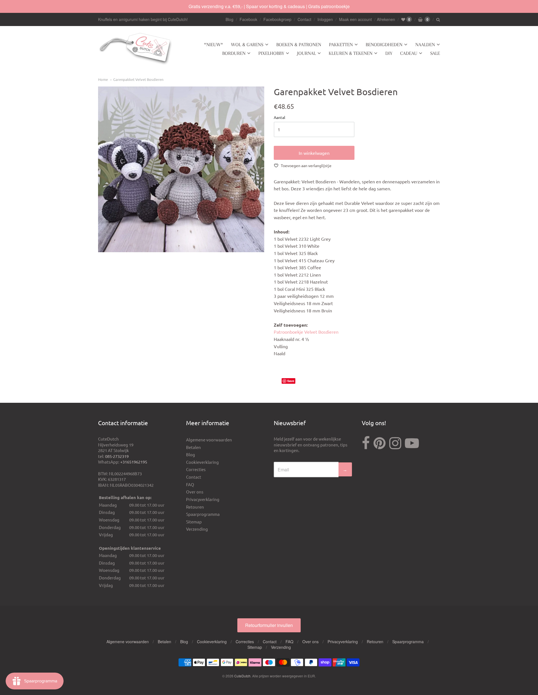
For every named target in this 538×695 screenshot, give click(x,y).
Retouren (195, 506)
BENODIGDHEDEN (384, 44)
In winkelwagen (314, 153)
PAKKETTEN (341, 44)
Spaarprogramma (203, 514)
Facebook (248, 19)
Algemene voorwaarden (209, 439)
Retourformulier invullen (269, 625)
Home (103, 79)
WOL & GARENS (247, 44)
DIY (388, 53)
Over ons (194, 491)
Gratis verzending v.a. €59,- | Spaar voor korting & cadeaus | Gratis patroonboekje (269, 6)
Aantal (279, 117)
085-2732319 (117, 456)
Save (290, 381)
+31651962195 (133, 461)
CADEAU (408, 53)
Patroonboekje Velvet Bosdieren (306, 331)
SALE (435, 53)
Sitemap (194, 521)
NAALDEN (425, 44)
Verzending (197, 529)
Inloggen (325, 19)
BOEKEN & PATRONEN (298, 44)
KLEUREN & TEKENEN (350, 53)
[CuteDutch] (136, 49)
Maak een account (355, 19)
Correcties (196, 469)
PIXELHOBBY (271, 53)
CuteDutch (242, 675)
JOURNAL (306, 53)
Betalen (193, 447)
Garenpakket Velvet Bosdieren (138, 79)
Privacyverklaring (202, 499)
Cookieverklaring (202, 462)
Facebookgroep (277, 19)
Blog (229, 19)
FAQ (190, 484)
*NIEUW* (213, 44)
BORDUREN (233, 53)
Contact (304, 19)
